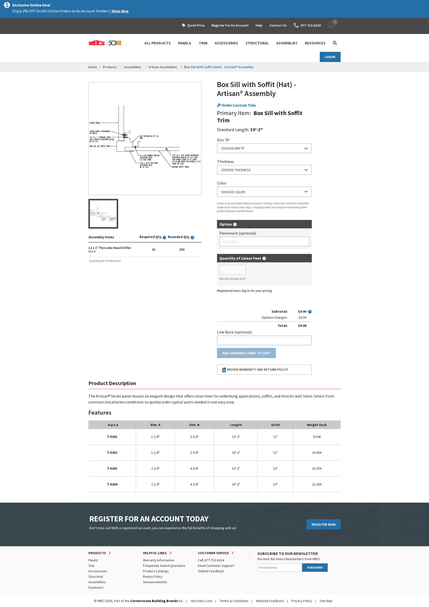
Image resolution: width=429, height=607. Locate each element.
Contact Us (278, 25)
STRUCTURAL (257, 43)
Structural (95, 576)
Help (258, 25)
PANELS (184, 43)
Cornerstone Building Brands (154, 601)
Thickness (225, 161)
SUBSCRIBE (315, 567)
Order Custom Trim (238, 105)
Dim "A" (223, 139)
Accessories (97, 571)
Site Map (326, 601)
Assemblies (132, 67)
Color (221, 183)
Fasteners (96, 587)
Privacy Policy (301, 601)
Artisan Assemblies (162, 67)
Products (110, 67)
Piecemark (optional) (237, 233)
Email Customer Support (216, 565)
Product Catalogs (156, 571)
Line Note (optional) (234, 332)
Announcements (155, 582)
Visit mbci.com (201, 601)
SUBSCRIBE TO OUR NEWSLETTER (287, 553)
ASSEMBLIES (286, 43)
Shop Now (120, 10)
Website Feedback (270, 601)
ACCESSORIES (226, 43)
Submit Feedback (211, 571)
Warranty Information (158, 560)
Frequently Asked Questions (164, 565)
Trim (91, 565)
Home (92, 67)
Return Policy (153, 576)
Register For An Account (230, 25)
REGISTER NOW (323, 524)
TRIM (203, 43)
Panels (93, 560)
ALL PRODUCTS (157, 43)
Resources (315, 43)
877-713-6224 (311, 25)
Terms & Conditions (234, 601)
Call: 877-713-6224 (211, 560)
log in (246, 290)
